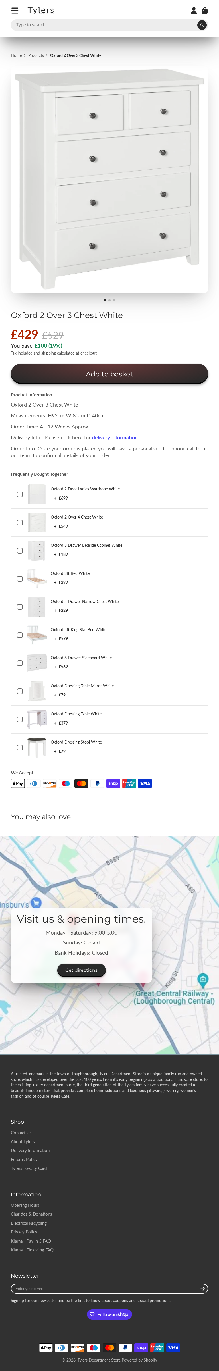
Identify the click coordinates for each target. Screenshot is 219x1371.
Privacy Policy (24, 1231)
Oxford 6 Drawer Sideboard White (81, 657)
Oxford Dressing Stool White (76, 742)
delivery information (115, 437)
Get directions (81, 970)
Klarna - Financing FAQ (32, 1249)
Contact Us (21, 1132)
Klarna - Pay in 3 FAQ (31, 1240)
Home (16, 55)
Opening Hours (25, 1205)
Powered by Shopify (139, 1360)
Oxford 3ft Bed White (70, 573)
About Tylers (23, 1141)
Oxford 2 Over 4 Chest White (77, 517)
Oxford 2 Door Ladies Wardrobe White (85, 488)
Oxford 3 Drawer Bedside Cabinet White (86, 545)
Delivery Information (30, 1150)
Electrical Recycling (29, 1223)
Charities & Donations (31, 1213)
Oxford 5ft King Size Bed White (78, 629)
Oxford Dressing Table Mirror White (82, 685)
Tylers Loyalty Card (29, 1168)
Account (193, 10)
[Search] (202, 25)
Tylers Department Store (99, 1360)
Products (36, 55)
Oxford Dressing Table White (76, 713)
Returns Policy (24, 1159)
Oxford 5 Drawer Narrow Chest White (85, 601)
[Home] (41, 10)
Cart (204, 10)
